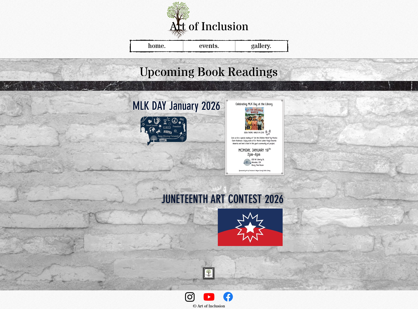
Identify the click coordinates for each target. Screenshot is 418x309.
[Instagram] (190, 296)
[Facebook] (228, 296)
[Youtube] (209, 296)
